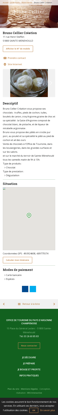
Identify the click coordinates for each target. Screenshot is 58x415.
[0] (25, 289)
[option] (29, 83)
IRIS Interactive (34, 392)
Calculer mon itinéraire (17, 260)
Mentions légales (29, 389)
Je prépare (29, 363)
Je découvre (15, 2)
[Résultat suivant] (52, 304)
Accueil (5, 2)
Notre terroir (27, 2)
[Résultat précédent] (5, 304)
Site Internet (15, 64)
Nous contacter (29, 345)
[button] (29, 215)
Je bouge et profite (29, 369)
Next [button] (51, 81)
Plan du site (13, 389)
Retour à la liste (31, 303)
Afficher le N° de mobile (18, 48)
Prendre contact (17, 58)
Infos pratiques (29, 375)
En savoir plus (47, 410)
